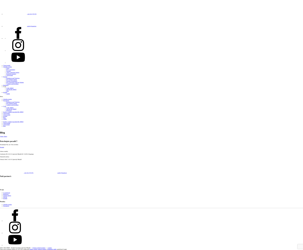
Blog (7, 91)
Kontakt (5, 92)
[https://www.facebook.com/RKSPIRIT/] (18, 38)
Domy (7, 68)
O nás (4, 106)
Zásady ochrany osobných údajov (38, 249)
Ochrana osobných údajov (39, 247)
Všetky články (3, 136)
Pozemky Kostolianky (11, 81)
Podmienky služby (52, 249)
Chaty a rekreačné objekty (12, 72)
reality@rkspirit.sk (31, 26)
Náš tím (5, 197)
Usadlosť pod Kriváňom (12, 84)
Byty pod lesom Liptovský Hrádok (15, 82)
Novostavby (6, 100)
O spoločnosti (6, 192)
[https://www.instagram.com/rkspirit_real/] (18, 50)
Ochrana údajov (7, 195)
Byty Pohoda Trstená (11, 79)
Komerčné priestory (11, 74)
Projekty (5, 76)
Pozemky (8, 71)
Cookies (50, 247)
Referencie (6, 85)
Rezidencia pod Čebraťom (12, 78)
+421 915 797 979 (31, 14)
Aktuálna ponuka (7, 67)
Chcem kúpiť (9, 75)
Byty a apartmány (10, 69)
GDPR (8, 94)
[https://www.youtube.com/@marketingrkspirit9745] (18, 62)
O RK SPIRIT (10, 88)
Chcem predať (6, 65)
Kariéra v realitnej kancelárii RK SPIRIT (13, 112)
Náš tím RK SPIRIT (11, 89)
